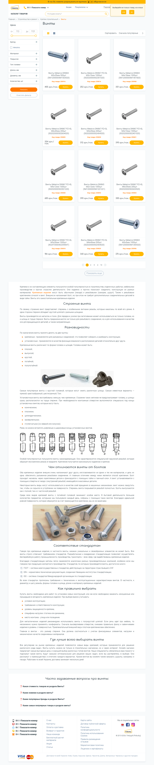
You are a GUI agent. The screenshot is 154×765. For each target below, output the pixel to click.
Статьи (49, 747)
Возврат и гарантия (55, 731)
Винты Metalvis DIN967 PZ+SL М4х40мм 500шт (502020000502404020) (94, 242)
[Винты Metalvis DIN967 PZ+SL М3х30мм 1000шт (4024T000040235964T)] (58, 223)
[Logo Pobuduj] (15, 7)
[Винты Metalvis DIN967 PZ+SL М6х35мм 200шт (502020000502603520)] (129, 167)
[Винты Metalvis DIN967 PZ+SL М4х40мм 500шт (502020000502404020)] (94, 223)
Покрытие (14, 59)
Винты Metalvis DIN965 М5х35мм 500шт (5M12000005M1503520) (59, 75)
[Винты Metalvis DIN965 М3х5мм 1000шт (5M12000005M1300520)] (129, 223)
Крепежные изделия (41, 292)
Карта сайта (86, 720)
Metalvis (16, 47)
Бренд (12, 42)
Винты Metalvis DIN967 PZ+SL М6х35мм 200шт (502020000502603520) (129, 186)
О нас (48, 720)
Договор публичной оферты (93, 724)
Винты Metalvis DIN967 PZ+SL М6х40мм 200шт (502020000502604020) (58, 131)
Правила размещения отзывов (90, 740)
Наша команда (53, 734)
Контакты (50, 724)
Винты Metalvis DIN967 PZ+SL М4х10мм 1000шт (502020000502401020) (129, 131)
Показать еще (94, 273)
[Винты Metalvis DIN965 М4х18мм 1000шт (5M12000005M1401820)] (129, 56)
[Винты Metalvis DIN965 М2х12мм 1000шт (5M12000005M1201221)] (94, 167)
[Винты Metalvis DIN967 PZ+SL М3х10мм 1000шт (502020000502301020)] (94, 56)
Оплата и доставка (54, 727)
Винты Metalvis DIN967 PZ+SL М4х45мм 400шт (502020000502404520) (94, 131)
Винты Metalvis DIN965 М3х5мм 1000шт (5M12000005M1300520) (130, 242)
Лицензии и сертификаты (92, 749)
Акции (68, 7)
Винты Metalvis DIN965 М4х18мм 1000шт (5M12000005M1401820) (130, 75)
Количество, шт (16, 81)
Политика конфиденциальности (90, 728)
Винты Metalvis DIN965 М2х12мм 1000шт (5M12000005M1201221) (94, 186)
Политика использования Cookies (92, 734)
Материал (14, 53)
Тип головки (15, 64)
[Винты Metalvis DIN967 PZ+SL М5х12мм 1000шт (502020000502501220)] (58, 167)
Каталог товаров (19, 14)
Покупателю (80, 7)
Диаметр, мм (15, 75)
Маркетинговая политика (92, 745)
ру (132, 12)
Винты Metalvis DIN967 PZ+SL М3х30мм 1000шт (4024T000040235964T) (58, 242)
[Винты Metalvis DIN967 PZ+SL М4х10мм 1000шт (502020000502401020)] (129, 111)
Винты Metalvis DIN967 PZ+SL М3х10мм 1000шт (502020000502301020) (94, 75)
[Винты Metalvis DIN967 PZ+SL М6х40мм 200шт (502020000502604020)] (58, 111)
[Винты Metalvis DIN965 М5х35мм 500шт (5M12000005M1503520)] (58, 56)
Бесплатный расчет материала (55, 738)
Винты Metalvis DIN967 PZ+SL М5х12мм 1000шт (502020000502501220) (58, 186)
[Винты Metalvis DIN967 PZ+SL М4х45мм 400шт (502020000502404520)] (94, 111)
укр (123, 12)
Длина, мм (14, 70)
